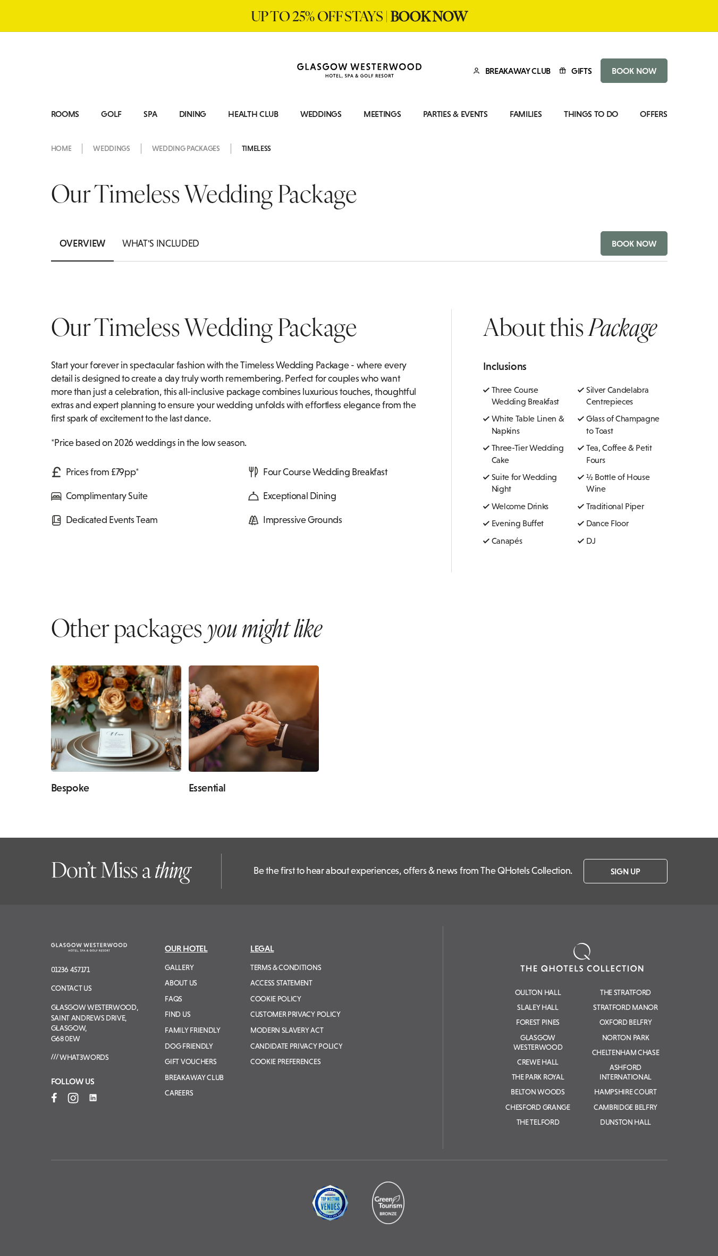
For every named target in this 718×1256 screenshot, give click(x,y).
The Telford (538, 1122)
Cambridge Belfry (625, 1107)
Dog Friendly (189, 1046)
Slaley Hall (537, 1007)
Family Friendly (192, 1030)
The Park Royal (538, 1077)
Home (61, 148)
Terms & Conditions (285, 967)
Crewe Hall (538, 1062)
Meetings (382, 114)
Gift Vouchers (190, 1061)
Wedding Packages (186, 148)
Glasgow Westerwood (538, 1042)
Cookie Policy (275, 998)
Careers (179, 1093)
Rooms (65, 114)
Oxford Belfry (625, 1022)
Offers (653, 114)
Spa (150, 114)
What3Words (83, 1057)
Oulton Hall (538, 992)
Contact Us (71, 988)
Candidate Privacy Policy (296, 1046)
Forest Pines (538, 1022)
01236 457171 (70, 969)
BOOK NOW (634, 70)
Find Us (177, 1014)
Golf (111, 114)
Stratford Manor (625, 1007)
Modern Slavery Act (286, 1030)
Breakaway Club (194, 1077)
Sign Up (625, 871)
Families (526, 114)
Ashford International (625, 1072)
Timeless (256, 148)
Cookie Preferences (285, 1061)
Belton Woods (537, 1092)
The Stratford (625, 992)
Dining (192, 114)
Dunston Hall (625, 1122)
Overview (82, 243)
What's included (160, 243)
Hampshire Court (625, 1092)
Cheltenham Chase (626, 1052)
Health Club (253, 114)
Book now (634, 243)
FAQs (173, 998)
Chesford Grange (537, 1107)
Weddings (320, 114)
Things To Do (591, 114)
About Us (181, 983)
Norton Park (625, 1037)
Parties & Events (455, 114)
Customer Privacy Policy (295, 1014)
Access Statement (281, 983)
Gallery (179, 967)
